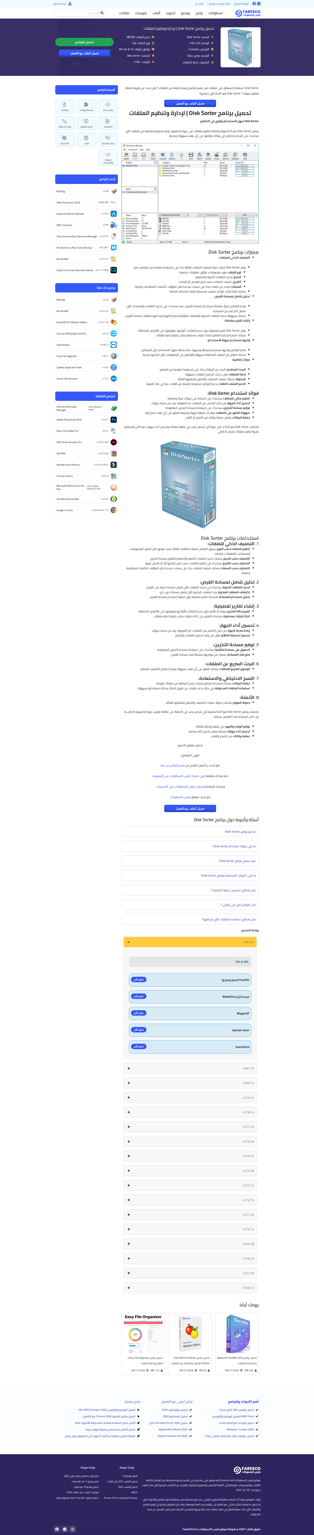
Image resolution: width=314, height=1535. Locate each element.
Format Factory (65, 476)
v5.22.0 (104, 476)
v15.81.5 (104, 345)
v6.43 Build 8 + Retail (95, 408)
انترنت (86, 143)
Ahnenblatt (63, 259)
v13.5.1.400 (102, 442)
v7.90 (105, 225)
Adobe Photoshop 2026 (69, 419)
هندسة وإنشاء (86, 110)
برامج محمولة (65, 126)
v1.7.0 (105, 378)
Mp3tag (61, 191)
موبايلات (65, 110)
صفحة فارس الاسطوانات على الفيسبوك (175, 776)
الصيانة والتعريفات (108, 161)
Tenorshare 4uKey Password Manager (77, 236)
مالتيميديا (108, 126)
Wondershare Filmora (68, 464)
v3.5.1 (105, 356)
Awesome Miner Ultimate (70, 213)
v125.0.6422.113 (100, 510)
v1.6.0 (105, 367)
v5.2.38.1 (103, 247)
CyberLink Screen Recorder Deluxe (75, 270)
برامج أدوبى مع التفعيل (177, 1402)
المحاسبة (65, 143)
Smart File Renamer (67, 378)
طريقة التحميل (241, 3)
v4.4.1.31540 (102, 270)
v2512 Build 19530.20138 (93, 487)
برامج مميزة (132, 1402)
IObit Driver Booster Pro (69, 442)
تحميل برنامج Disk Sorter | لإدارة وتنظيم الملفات (179, 28)
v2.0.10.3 (103, 236)
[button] (215, 13)
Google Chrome (65, 510)
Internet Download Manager (67, 408)
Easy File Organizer (67, 356)
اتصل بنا (200, 3)
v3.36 (105, 191)
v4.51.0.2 (103, 259)
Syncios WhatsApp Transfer (71, 333)
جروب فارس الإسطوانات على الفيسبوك (179, 786)
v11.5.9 (104, 213)
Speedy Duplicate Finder (69, 367)
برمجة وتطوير (86, 126)
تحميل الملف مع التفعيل (84, 53)
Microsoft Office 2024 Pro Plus (70, 487)
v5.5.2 (105, 431)
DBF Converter (64, 225)
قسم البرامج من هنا (172, 765)
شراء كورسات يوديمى (218, 3)
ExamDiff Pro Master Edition (72, 322)
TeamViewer (63, 344)
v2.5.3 (105, 333)
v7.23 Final (103, 453)
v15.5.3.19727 (101, 465)
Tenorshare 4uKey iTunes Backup (74, 247)
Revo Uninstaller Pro (67, 431)
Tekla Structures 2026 (68, 202)
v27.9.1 (104, 419)
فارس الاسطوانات (180, 797)
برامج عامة (108, 110)
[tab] (190, 942)
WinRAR (61, 453)
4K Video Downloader (68, 499)
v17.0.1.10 (103, 322)
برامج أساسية (108, 143)
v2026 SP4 (103, 202)
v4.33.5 (104, 499)
